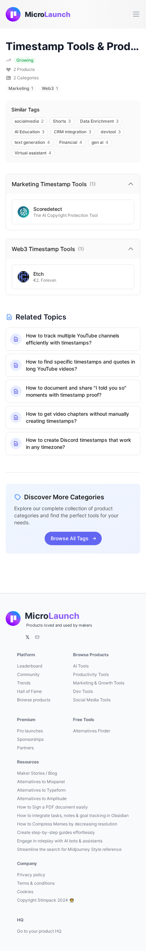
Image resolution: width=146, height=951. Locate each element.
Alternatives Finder (91, 730)
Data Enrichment (99, 121)
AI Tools (81, 666)
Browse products (33, 699)
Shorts (62, 121)
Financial (70, 142)
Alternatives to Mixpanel (41, 781)
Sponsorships (30, 739)
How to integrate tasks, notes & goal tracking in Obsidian (73, 815)
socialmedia (29, 121)
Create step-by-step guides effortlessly (56, 832)
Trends (23, 682)
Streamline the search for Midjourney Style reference (69, 849)
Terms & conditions (36, 883)
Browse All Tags (70, 538)
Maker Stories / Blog (37, 773)
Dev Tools (83, 691)
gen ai (99, 142)
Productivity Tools (91, 674)
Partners (25, 747)
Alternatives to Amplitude (42, 798)
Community (28, 674)
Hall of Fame (29, 691)
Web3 (50, 88)
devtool (111, 131)
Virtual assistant (33, 153)
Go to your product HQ (39, 931)
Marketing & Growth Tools (98, 682)
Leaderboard (29, 666)
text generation (32, 142)
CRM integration (72, 131)
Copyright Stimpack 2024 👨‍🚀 (45, 900)
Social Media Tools (92, 699)
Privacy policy (31, 874)
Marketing (21, 88)
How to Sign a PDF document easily (52, 807)
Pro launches (30, 730)
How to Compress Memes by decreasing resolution (67, 824)
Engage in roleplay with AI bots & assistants (59, 840)
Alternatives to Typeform (41, 790)
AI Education (30, 131)
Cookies (25, 891)
